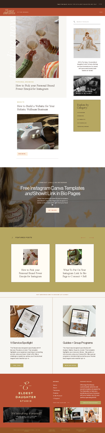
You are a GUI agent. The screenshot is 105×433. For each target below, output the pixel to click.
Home (55, 385)
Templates (56, 390)
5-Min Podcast (57, 396)
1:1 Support (56, 398)
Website (20, 102)
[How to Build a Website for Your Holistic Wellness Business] (38, 131)
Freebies (55, 393)
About (55, 388)
